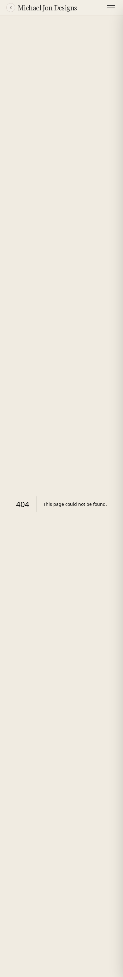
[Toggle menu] (111, 7)
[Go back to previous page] (10, 7)
